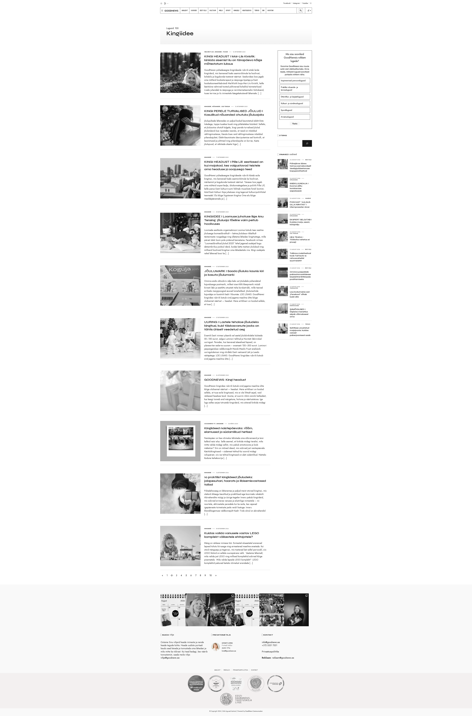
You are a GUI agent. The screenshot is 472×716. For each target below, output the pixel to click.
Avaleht (217, 670)
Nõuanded (216, 106)
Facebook (286, 3)
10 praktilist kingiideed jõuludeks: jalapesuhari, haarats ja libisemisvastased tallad (235, 480)
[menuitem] (184, 10)
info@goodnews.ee (271, 642)
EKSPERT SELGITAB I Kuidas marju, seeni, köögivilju (301, 222)
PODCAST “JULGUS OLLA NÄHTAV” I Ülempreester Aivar (300, 204)
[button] (161, 10)
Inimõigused (294, 306)
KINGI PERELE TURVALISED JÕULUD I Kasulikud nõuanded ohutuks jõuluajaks (234, 113)
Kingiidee (218, 52)
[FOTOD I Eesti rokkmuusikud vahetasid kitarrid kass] (296, 609)
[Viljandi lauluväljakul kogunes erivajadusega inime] (271, 609)
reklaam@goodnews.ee (283, 657)
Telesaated (294, 288)
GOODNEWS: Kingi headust (225, 380)
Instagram (296, 3)
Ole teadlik (225, 106)
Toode (225, 52)
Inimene (308, 198)
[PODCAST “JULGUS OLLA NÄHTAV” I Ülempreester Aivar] (173, 609)
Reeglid (227, 670)
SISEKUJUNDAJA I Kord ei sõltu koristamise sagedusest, (299, 187)
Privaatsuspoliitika (270, 651)
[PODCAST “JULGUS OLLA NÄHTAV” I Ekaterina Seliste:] (247, 609)
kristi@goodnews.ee (229, 651)
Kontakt (254, 670)
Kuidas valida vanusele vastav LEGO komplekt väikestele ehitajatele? (231, 535)
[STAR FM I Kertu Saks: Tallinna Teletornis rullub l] (197, 609)
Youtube (305, 3)
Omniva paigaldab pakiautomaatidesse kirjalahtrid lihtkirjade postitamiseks (300, 275)
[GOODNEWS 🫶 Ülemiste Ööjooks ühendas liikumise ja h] (222, 609)
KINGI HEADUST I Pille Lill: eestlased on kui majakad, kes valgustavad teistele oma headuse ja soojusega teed (233, 165)
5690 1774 (226, 648)
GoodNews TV (209, 424)
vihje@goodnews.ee (170, 657)
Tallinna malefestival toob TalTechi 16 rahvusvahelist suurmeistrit (300, 257)
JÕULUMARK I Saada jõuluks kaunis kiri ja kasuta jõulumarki (234, 273)
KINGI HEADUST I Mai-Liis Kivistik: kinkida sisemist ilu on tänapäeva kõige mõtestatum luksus (233, 60)
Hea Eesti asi (209, 52)
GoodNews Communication (254, 711)
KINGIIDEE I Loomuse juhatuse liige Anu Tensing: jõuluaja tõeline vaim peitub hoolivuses (234, 220)
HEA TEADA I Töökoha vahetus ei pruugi (300, 239)
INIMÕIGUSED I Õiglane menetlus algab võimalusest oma (299, 313)
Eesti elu (308, 160)
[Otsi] (307, 143)
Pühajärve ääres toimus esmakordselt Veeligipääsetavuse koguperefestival (300, 167)
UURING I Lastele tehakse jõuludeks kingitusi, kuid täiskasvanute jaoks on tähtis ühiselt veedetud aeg (231, 325)
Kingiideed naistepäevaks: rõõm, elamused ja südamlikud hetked (228, 430)
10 (210, 575)
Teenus (307, 324)
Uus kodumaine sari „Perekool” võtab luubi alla (300, 294)
